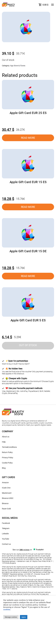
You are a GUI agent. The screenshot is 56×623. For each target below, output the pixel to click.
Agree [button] (23, 617)
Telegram (5, 528)
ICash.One (6, 488)
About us (5, 437)
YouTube (5, 539)
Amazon (5, 482)
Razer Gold (6, 509)
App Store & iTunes (17, 66)
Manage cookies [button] (11, 617)
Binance (5, 503)
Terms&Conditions (9, 447)
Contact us (6, 544)
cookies (6, 609)
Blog (4, 468)
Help (4, 442)
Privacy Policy (7, 458)
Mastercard (6, 493)
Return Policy (7, 452)
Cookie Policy (7, 463)
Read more (28, 137)
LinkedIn (5, 534)
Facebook (6, 523)
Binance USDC (7, 498)
